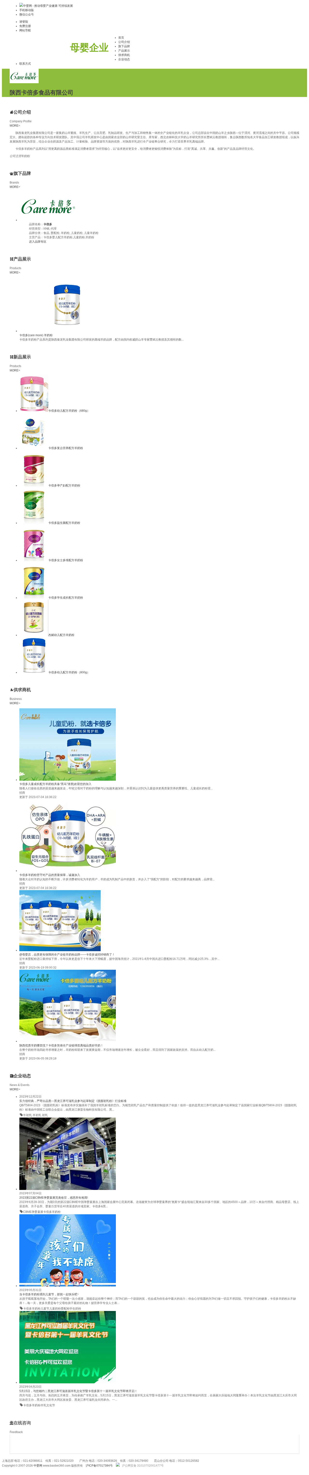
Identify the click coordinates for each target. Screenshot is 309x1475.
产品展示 (124, 50)
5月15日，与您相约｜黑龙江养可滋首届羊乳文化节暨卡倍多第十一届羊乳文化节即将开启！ (78, 1391)
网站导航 (25, 30)
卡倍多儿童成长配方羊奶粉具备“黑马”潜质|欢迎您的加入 (55, 784)
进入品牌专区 (37, 241)
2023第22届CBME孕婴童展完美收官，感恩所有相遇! (53, 1197)
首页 (121, 37)
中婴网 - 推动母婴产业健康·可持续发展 (48, 5)
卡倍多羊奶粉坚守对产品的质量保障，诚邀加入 (49, 875)
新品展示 (22, 357)
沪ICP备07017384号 (99, 1465)
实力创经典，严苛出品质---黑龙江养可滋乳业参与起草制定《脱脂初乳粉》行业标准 (72, 1101)
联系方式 (25, 63)
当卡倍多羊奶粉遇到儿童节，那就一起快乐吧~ (49, 1294)
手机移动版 (26, 10)
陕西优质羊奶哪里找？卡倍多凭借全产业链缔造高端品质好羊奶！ (61, 1045)
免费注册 (25, 26)
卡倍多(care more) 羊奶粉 (36, 335)
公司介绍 (124, 42)
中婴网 (38, 1465)
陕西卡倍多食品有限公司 (41, 92)
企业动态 (124, 59)
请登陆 (23, 21)
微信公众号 (26, 14)
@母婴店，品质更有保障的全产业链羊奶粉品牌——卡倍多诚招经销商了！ (67, 954)
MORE (15, 125)
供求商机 (124, 55)
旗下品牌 (124, 46)
